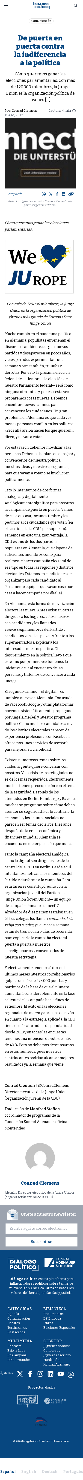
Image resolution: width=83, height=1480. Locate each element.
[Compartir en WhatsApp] (44, 194)
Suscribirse (41, 1242)
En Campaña (17, 1355)
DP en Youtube (18, 1360)
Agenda (13, 1314)
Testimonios (17, 1328)
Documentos (53, 1314)
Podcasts (14, 1346)
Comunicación (41, 21)
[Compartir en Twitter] (51, 194)
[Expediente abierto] (55, 1401)
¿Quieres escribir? (57, 1355)
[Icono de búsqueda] (75, 5)
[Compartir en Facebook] (57, 194)
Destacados (16, 1332)
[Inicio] (41, 5)
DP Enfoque (52, 1318)
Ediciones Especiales (59, 1328)
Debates (13, 1323)
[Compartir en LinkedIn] (63, 194)
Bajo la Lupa (16, 1351)
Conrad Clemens (24, 111)
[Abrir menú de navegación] (6, 5)
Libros (48, 1323)
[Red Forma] (41, 1421)
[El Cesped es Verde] (28, 1401)
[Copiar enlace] (71, 194)
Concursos (51, 1351)
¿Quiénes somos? (56, 1346)
